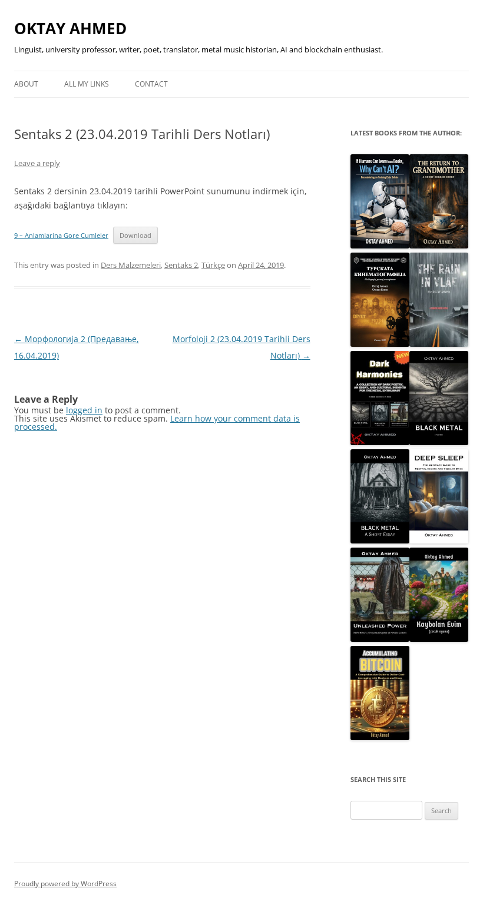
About (26, 84)
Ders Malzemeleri (131, 265)
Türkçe (213, 265)
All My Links (86, 84)
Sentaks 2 (181, 265)
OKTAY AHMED (70, 28)
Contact (151, 84)
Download (135, 235)
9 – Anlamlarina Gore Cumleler (61, 235)
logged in (84, 410)
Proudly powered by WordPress (65, 884)
